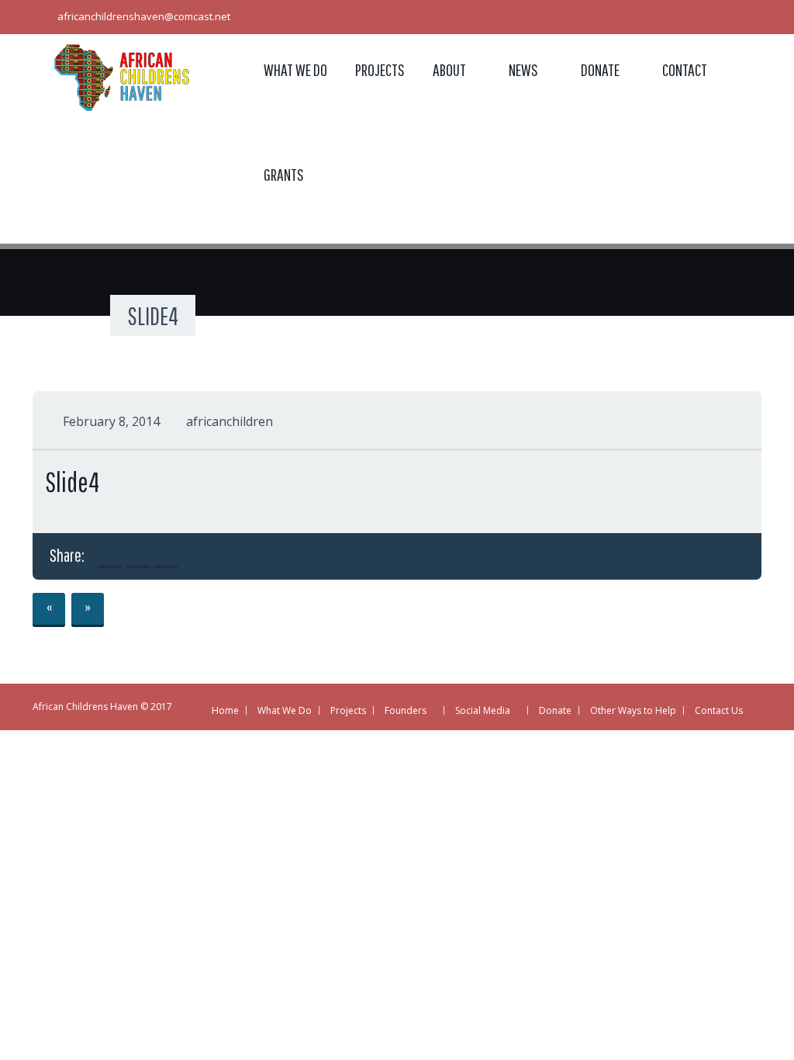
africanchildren (229, 421)
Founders (405, 710)
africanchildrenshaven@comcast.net (143, 16)
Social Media (482, 710)
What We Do (295, 69)
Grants (284, 174)
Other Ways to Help (633, 710)
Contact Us (719, 710)
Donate (600, 69)
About (449, 69)
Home (225, 710)
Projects (380, 69)
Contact (684, 69)
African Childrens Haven (85, 706)
